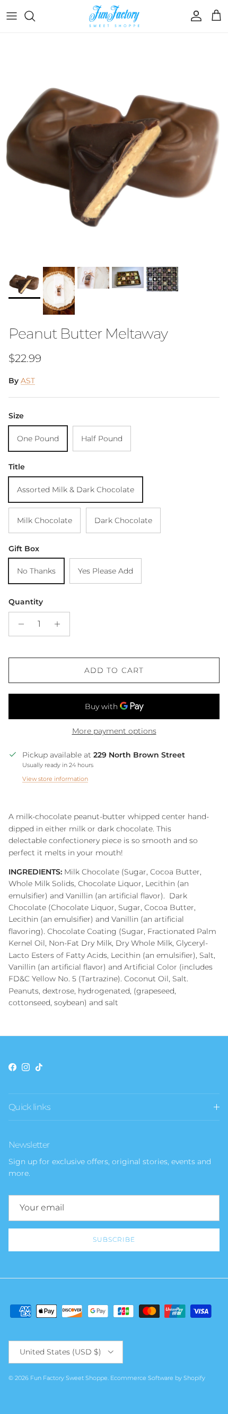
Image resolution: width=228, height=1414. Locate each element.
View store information (55, 778)
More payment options (114, 731)
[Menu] (11, 16)
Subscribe (114, 1239)
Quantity (25, 602)
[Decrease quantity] (18, 624)
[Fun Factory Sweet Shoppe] (114, 16)
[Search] (35, 16)
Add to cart (114, 670)
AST (28, 380)
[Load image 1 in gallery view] (114, 147)
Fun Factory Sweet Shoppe (69, 1378)
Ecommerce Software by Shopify (157, 1378)
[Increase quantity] (60, 624)
